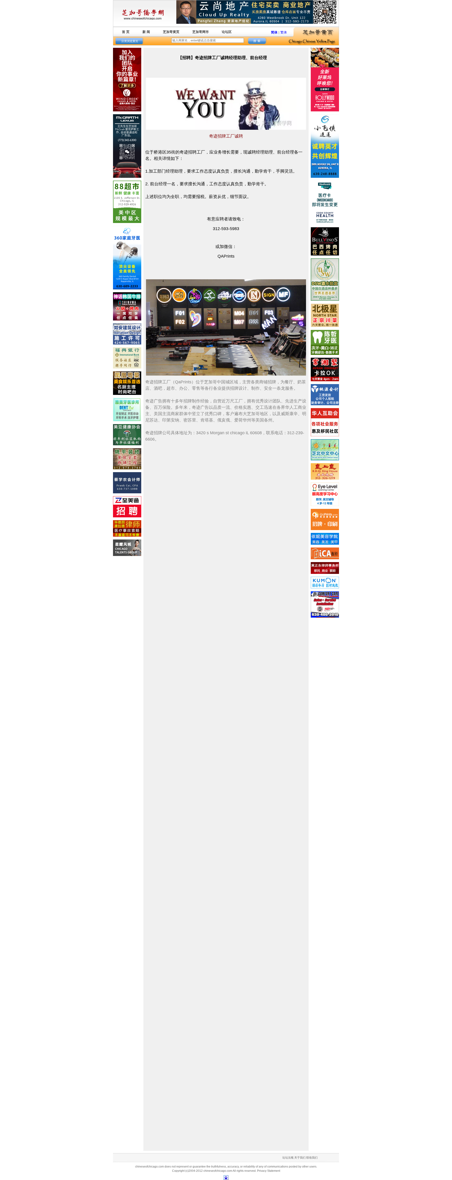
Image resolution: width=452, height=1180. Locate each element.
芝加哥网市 (200, 32)
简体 (274, 32)
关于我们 (300, 1157)
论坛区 (227, 32)
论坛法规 (288, 1157)
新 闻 (146, 32)
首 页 (125, 32)
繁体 (283, 32)
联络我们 (312, 1157)
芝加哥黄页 (171, 32)
